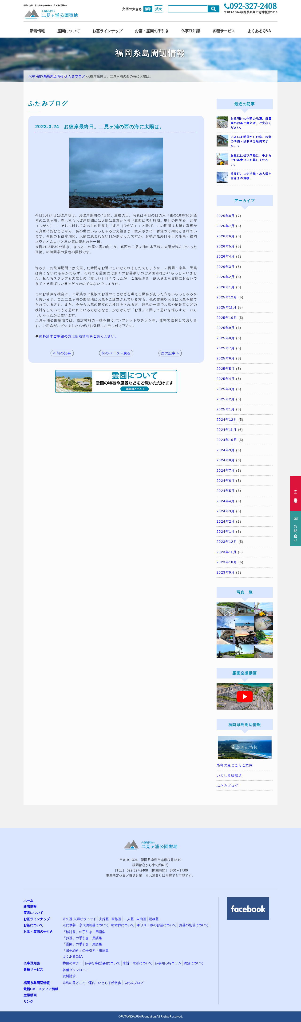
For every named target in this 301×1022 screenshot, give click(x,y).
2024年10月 (227, 440)
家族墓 (116, 919)
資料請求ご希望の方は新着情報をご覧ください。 (79, 336)
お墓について (33, 925)
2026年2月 (226, 277)
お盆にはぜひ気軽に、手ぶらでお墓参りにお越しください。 (251, 160)
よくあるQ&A (259, 31)
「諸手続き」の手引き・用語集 (86, 950)
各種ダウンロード (76, 970)
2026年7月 (226, 226)
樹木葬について (122, 925)
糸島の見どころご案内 (235, 765)
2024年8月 (226, 460)
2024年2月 (226, 521)
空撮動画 (30, 995)
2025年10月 (227, 318)
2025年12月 (227, 297)
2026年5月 (226, 246)
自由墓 (141, 919)
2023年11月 (227, 552)
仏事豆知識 (190, 31)
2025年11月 (227, 307)
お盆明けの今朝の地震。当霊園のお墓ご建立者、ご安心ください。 (251, 123)
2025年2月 (226, 399)
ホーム (28, 900)
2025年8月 (226, 338)
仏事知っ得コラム (168, 963)
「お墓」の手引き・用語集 (82, 938)
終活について (194, 963)
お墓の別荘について (194, 925)
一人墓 (129, 919)
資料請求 (69, 976)
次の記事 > (170, 353)
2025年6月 (226, 358)
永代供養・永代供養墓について (86, 925)
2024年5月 (226, 491)
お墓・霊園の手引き (152, 31)
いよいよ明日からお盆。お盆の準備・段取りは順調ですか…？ (251, 141)
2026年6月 (226, 236)
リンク (28, 1001)
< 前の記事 (62, 353)
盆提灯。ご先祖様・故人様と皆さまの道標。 (251, 176)
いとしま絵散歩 (229, 775)
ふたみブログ (75, 76)
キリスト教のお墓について (156, 925)
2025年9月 (226, 328)
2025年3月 (226, 389)
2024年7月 (226, 470)
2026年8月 (226, 216)
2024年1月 (226, 531)
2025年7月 (226, 348)
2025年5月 (226, 368)
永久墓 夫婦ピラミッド (79, 919)
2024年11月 (227, 430)
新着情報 (37, 31)
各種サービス (224, 31)
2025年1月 (226, 409)
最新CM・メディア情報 (41, 989)
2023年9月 (226, 572)
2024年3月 (226, 511)
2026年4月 (226, 256)
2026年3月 (226, 267)
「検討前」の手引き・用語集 (84, 932)
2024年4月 (226, 501)
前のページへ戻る (116, 353)
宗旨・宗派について (137, 963)
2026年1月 (226, 287)
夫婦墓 (104, 919)
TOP (31, 76)
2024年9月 (226, 450)
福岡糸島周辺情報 (50, 76)
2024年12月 (227, 419)
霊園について (68, 31)
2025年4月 (226, 379)
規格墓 (154, 919)
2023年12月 (227, 542)
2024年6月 (226, 480)
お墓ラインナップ (107, 31)
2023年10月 (227, 562)
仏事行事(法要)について (102, 963)
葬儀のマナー (72, 963)
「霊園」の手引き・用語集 (82, 944)
